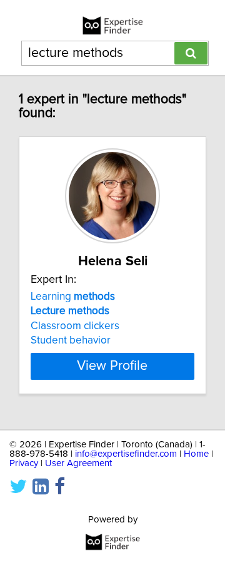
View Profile (112, 366)
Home (196, 454)
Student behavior (71, 340)
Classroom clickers (75, 326)
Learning (73, 296)
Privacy (23, 463)
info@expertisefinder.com (126, 454)
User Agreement (78, 463)
